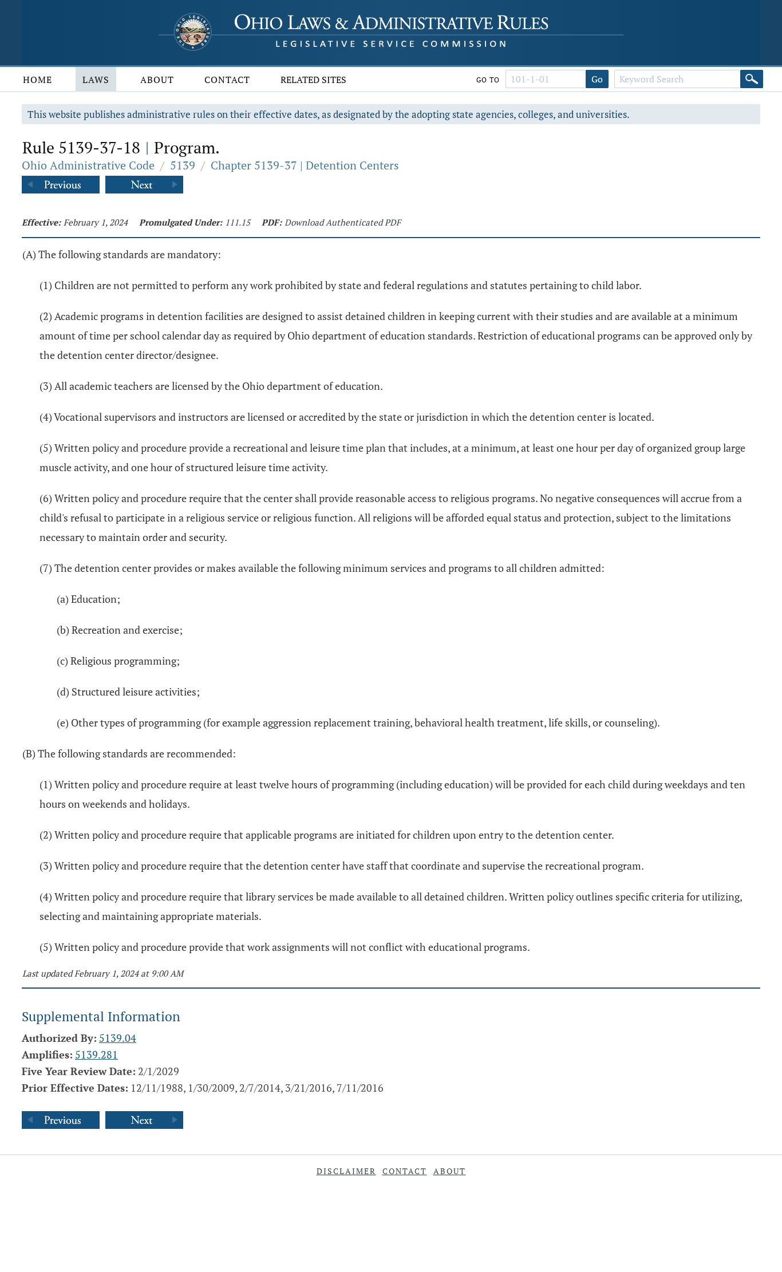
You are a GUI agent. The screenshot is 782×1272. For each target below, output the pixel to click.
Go (597, 79)
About (157, 79)
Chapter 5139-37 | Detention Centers (305, 165)
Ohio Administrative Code (88, 165)
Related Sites (313, 79)
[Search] (751, 79)
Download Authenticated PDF (343, 222)
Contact (227, 79)
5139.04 (117, 1038)
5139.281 (96, 1054)
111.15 (237, 222)
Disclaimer (346, 1171)
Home (37, 79)
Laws (95, 79)
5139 (182, 165)
